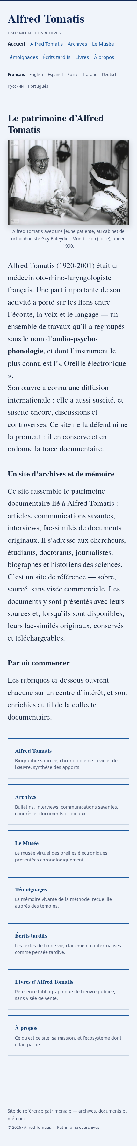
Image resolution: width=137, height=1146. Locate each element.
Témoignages (23, 57)
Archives (77, 43)
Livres (82, 57)
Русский (16, 86)
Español (55, 74)
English (36, 74)
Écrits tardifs (56, 57)
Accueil (16, 43)
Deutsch (110, 74)
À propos (104, 57)
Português (38, 86)
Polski (72, 74)
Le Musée (103, 43)
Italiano (90, 74)
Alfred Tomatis (46, 18)
